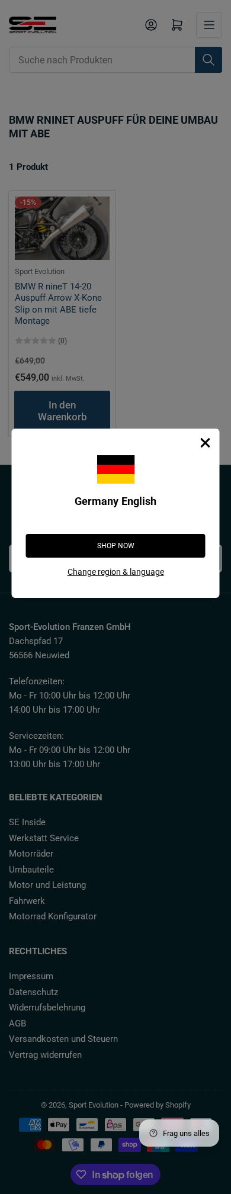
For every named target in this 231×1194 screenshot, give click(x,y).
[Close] (205, 443)
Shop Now (115, 546)
